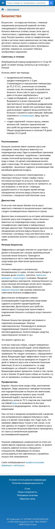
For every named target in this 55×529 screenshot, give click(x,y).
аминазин (41, 275)
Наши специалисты (27, 492)
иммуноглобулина (10, 290)
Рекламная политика (27, 495)
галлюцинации (26, 116)
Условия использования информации (27, 480)
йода (14, 403)
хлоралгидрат (19, 278)
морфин (21, 275)
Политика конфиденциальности (27, 483)
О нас (27, 489)
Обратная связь (27, 499)
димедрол (6, 278)
